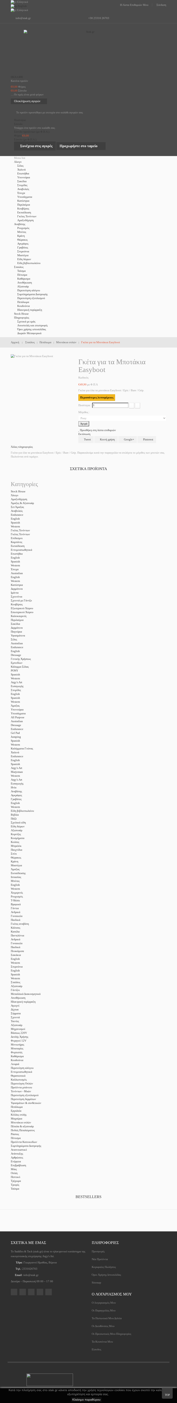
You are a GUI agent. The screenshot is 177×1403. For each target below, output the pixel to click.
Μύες (14, 1169)
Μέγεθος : (84, 412)
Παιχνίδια (16, 849)
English (15, 518)
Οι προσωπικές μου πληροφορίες (111, 1333)
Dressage (16, 655)
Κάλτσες (15, 927)
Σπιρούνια (23, 251)
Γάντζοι (15, 990)
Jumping (16, 736)
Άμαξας (15, 705)
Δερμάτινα (17, 588)
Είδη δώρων (24, 259)
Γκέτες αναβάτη (20, 923)
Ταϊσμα (21, 270)
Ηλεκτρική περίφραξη (29, 309)
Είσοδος (96, 1349)
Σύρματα (16, 1013)
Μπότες (21, 232)
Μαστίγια (22, 255)
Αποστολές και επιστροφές (32, 325)
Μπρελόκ (16, 845)
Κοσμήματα (17, 838)
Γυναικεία (16, 916)
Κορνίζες (16, 834)
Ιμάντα (15, 592)
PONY (14, 670)
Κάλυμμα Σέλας (20, 666)
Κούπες (15, 842)
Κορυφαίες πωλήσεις (104, 1267)
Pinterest (147, 439)
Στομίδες (22, 185)
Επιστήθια (23, 173)
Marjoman (17, 771)
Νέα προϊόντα (100, 1259)
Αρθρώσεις (17, 1157)
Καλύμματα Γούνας (22, 748)
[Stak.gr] (88, 51)
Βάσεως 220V (19, 1032)
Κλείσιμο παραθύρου (86, 1399)
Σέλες (20, 165)
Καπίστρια (23, 200)
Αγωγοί (15, 1005)
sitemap (96, 1282)
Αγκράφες (22, 243)
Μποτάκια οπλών (21, 1122)
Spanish (15, 522)
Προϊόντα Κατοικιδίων (24, 1142)
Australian (17, 573)
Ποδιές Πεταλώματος (23, 1130)
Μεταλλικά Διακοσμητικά (26, 993)
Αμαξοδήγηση (25, 220)
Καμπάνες (16, 542)
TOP (167, 1395)
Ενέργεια (16, 1161)
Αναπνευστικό (19, 1149)
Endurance (17, 514)
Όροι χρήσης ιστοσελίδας (31, 329)
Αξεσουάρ (23, 286)
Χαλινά (21, 169)
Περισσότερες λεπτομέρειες (96, 397)
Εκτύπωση (84, 434)
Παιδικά (15, 919)
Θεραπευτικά (18, 1075)
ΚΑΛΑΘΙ (17, 77)
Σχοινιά (15, 1017)
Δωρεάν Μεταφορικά (29, 333)
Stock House (18, 491)
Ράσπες (15, 1134)
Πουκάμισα (17, 951)
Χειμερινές (17, 892)
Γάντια (15, 908)
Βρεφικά (16, 904)
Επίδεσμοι (17, 538)
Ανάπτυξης (17, 1153)
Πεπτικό (15, 1177)
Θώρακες (22, 239)
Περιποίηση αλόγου (28, 290)
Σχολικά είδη (18, 822)
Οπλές (14, 1173)
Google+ (128, 439)
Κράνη (21, 235)
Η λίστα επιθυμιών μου (134, 4)
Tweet (87, 439)
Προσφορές (98, 1251)
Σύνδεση (161, 4)
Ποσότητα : (85, 405)
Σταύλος (15, 982)
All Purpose (17, 717)
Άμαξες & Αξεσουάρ (22, 503)
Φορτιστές (16, 1052)
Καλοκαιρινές (19, 616)
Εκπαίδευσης (18, 873)
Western (15, 526)
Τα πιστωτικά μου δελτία (107, 1318)
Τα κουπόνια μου (102, 1341)
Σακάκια (16, 955)
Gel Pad (15, 733)
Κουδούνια (23, 306)
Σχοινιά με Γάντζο (21, 600)
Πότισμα (22, 274)
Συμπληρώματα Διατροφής (32, 294)
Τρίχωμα (16, 1180)
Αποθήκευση (24, 282)
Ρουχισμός (23, 228)
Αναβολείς (23, 189)
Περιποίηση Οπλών (22, 1083)
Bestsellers (88, 1197)
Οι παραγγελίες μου (103, 1310)
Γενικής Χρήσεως (21, 658)
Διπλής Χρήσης (19, 1036)
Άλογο (14, 495)
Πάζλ (14, 818)
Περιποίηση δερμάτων (23, 1099)
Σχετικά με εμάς (26, 321)
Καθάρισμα (23, 278)
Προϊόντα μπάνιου (21, 1087)
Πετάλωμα (23, 302)
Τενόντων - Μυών (21, 1091)
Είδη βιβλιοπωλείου (28, 263)
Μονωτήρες (17, 1044)
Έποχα (21, 193)
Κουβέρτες (23, 208)
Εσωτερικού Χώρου (22, 612)
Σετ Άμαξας (17, 507)
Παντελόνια (17, 935)
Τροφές (15, 1184)
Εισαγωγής (17, 686)
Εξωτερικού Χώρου (22, 608)
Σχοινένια (16, 596)
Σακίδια (22, 181)
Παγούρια (16, 631)
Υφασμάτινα (18, 635)
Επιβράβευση (18, 1165)
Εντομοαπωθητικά (21, 549)
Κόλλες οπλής (19, 1114)
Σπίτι (14, 853)
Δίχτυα (15, 1009)
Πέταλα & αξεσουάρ (22, 1126)
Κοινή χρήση (107, 439)
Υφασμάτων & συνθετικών (26, 1103)
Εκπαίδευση (24, 212)
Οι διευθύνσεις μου (103, 1326)
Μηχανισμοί (18, 1029)
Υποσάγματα (24, 196)
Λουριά (15, 1064)
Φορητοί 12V (18, 1040)
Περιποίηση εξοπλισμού (31, 298)
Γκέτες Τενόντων (26, 216)
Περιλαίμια (23, 204)
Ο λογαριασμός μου (112, 1294)
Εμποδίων (16, 662)
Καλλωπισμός (19, 1079)
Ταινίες (15, 1021)
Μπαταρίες (17, 1048)
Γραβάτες (22, 247)
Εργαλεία (16, 1110)
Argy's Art (16, 682)
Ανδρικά (15, 912)
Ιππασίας (16, 877)
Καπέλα (15, 931)
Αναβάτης (16, 791)
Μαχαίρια (16, 1118)
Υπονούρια (23, 177)
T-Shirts (15, 900)
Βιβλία (15, 814)
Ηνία (13, 787)
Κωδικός (83, 377)
